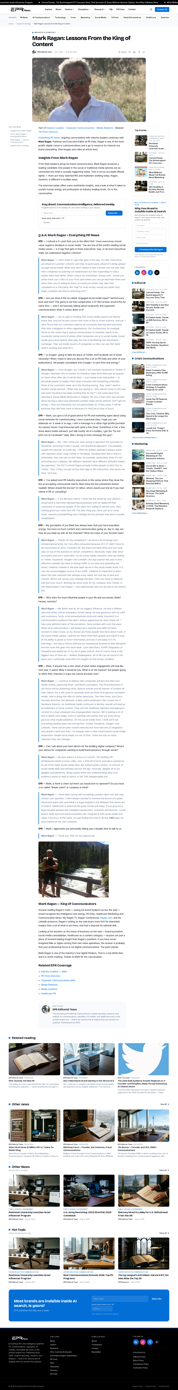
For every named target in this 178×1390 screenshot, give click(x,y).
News (58, 9)
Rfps (52, 1363)
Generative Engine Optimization (63, 1355)
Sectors (68, 9)
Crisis (73, 17)
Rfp (111, 9)
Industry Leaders (55, 128)
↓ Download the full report (150, 249)
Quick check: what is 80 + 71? (53, 218)
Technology (60, 17)
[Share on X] (130, 52)
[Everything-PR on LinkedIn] (137, 272)
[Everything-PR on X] (156, 272)
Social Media (100, 17)
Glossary (54, 1370)
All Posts (53, 1374)
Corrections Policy (141, 1364)
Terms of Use (137, 1386)
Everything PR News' (49, 137)
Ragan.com (106, 918)
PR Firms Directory (48, 132)
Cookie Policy (164, 1386)
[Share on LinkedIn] (134, 52)
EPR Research (123, 1282)
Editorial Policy (139, 1357)
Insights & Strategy (24, 24)
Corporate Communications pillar (58, 980)
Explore (48, 9)
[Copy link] (144, 52)
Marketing (85, 17)
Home (11, 24)
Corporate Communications (80, 128)
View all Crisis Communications (144, 437)
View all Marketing (139, 513)
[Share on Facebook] (139, 52)
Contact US (162, 9)
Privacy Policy (150, 1386)
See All (163, 1104)
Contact (131, 9)
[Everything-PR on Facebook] (150, 272)
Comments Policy (140, 1368)
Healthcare (151, 17)
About (94, 1341)
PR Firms (120, 9)
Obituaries (54, 1366)
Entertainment (167, 17)
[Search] (151, 9)
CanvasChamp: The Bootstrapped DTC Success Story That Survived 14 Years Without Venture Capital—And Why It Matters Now (93, 2)
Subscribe (114, 213)
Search (53, 1344)
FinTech (115, 17)
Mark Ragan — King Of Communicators (19, 141)
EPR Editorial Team (16, 1219)
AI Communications (41, 17)
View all (163, 1170)
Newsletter (96, 1352)
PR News (24, 17)
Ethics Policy (138, 1360)
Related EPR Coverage (19, 146)
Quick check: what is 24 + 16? (103, 1304)
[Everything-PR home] (27, 1338)
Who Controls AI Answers (61, 1352)
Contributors (97, 1344)
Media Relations (104, 128)
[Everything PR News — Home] (20, 9)
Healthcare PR (48, 993)
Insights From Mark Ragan (21, 131)
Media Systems (49, 989)
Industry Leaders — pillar (54, 971)
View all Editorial (138, 352)
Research (98, 9)
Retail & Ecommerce (132, 17)
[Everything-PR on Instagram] (143, 272)
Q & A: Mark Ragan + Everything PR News (18, 135)
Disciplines (83, 9)
